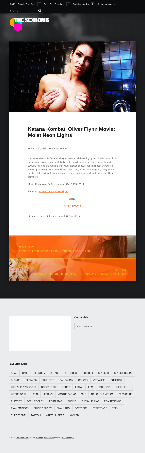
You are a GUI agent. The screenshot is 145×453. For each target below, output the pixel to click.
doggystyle (49, 387)
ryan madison (20, 408)
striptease (100, 408)
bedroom (39, 373)
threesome (18, 415)
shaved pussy (43, 408)
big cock (87, 373)
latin (34, 394)
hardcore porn (38, 216)
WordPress (49, 438)
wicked (74, 415)
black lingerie (123, 373)
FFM (90, 387)
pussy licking (90, 401)
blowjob (31, 380)
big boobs (70, 373)
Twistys (36, 415)
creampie (99, 380)
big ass (54, 373)
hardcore (104, 387)
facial (79, 387)
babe (25, 373)
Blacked (103, 373)
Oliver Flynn (61, 191)
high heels (123, 387)
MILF (83, 394)
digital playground (23, 387)
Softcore (81, 408)
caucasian (66, 380)
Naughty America (102, 394)
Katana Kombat (60, 148)
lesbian (48, 394)
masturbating (67, 394)
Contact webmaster (106, 4)
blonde (16, 380)
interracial (18, 394)
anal (14, 373)
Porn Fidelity (35, 401)
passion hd (126, 394)
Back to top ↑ (68, 438)
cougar (83, 380)
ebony (66, 387)
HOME (12, 4)
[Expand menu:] (68, 4)
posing (72, 401)
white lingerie (55, 415)
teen (115, 408)
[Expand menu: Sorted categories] (92, 4)
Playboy (16, 401)
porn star (55, 401)
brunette (48, 380)
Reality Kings (112, 401)
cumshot (116, 380)
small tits (63, 408)
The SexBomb (22, 438)
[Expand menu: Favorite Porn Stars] (39, 4)
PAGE (67, 206)
